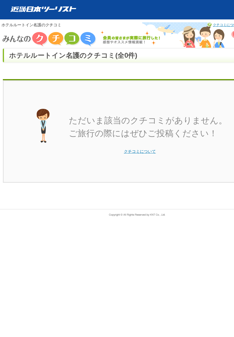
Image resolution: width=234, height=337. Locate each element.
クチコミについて (140, 151)
